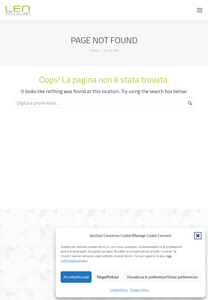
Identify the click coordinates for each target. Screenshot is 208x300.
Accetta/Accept (76, 277)
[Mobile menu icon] (199, 10)
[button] (197, 235)
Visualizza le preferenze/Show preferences (162, 277)
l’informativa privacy (74, 260)
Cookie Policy (119, 289)
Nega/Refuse (108, 277)
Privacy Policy (139, 289)
